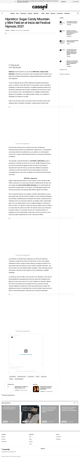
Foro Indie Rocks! (31, 376)
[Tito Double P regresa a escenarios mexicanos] (63, 24)
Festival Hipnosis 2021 (22, 376)
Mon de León (15, 65)
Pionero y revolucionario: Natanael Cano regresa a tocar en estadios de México (72, 62)
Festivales (58, 439)
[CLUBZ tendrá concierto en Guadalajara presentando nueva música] (43, 388)
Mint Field (11, 378)
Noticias (68, 43)
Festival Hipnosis (12, 376)
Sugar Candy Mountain (19, 378)
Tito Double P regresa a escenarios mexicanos (72, 22)
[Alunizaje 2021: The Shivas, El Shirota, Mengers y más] (17, 388)
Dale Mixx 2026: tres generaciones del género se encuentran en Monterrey (72, 32)
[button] (75, 1)
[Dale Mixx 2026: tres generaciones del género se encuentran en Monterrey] (63, 33)
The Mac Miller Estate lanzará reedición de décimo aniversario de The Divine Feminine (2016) (72, 52)
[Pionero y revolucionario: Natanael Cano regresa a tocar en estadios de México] (63, 63)
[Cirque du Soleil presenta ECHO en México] (63, 43)
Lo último (4, 434)
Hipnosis (37, 376)
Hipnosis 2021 (43, 376)
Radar (30, 439)
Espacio (31, 441)
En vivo (57, 434)
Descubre (31, 434)
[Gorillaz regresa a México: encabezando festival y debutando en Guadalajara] (69, 414)
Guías (30, 444)
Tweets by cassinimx (64, 74)
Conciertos (13, 30)
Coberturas (7, 30)
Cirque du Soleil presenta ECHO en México (72, 41)
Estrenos (68, 56)
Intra (15, 1)
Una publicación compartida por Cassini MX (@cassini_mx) (26, 371)
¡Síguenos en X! (63, 69)
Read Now (63, 1)
